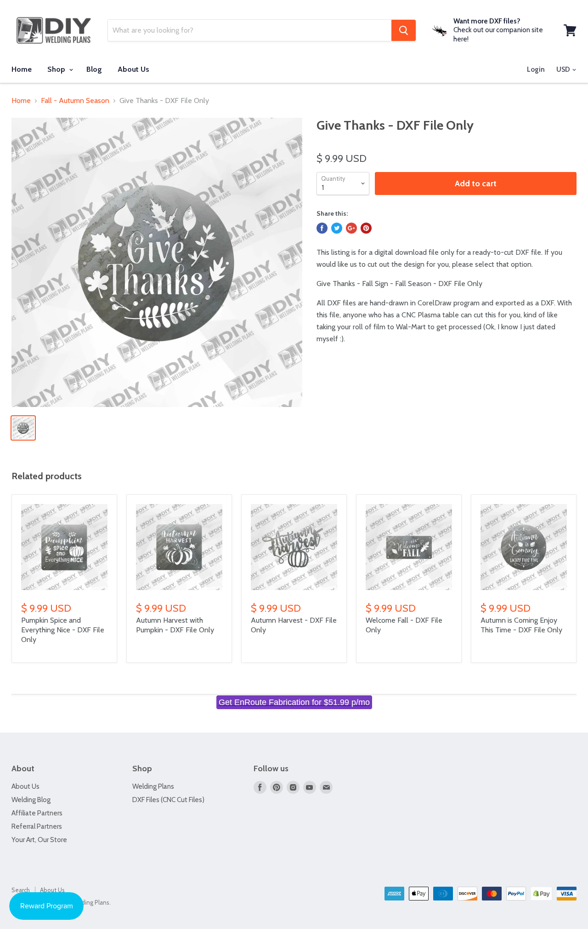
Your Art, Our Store (39, 840)
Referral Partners (36, 826)
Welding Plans (153, 786)
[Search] (403, 30)
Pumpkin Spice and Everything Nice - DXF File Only (62, 630)
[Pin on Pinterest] (366, 228)
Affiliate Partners (36, 813)
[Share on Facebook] (322, 228)
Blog (94, 69)
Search (20, 890)
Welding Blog (31, 800)
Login (536, 69)
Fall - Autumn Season (75, 101)
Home (21, 69)
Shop (57, 69)
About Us (133, 69)
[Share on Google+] (351, 228)
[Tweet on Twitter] (336, 228)
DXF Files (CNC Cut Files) (168, 800)
